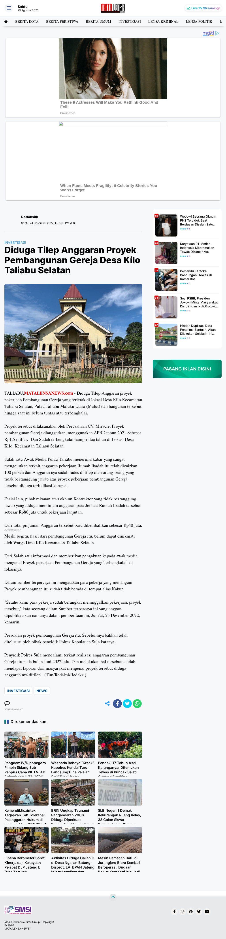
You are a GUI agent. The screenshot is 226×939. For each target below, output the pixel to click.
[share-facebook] (117, 703)
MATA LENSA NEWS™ (17, 928)
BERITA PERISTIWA (62, 21)
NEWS (41, 691)
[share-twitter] (127, 703)
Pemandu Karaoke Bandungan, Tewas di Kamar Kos (196, 275)
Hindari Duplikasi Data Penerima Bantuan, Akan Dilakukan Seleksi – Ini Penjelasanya (198, 330)
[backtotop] (113, 897)
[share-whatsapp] (137, 703)
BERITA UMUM (98, 21)
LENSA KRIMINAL (163, 21)
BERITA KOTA (27, 21)
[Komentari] (7, 703)
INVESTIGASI (130, 21)
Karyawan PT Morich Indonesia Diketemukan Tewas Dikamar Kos (197, 247)
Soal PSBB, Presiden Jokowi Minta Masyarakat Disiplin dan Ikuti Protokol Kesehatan (199, 302)
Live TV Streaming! (205, 8)
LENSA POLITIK (199, 21)
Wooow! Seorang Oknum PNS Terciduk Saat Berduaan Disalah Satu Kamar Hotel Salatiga (198, 220)
